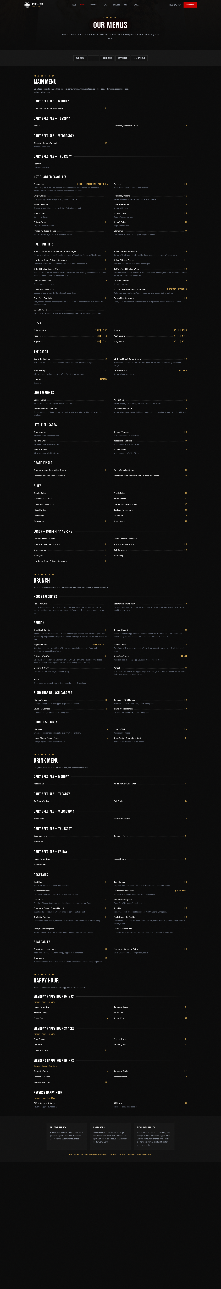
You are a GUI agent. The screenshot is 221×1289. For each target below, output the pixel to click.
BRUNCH (94, 58)
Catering (116, 5)
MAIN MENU (80, 58)
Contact (127, 5)
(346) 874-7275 (175, 5)
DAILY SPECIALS (139, 58)
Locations (94, 5)
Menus (82, 5)
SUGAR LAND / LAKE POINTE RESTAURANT (122, 1155)
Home (74, 5)
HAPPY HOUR (122, 58)
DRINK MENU (107, 58)
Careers (137, 5)
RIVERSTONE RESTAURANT (145, 1155)
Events (107, 5)
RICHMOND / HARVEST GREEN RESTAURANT (94, 1155)
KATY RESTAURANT (73, 1155)
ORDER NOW (190, 5)
